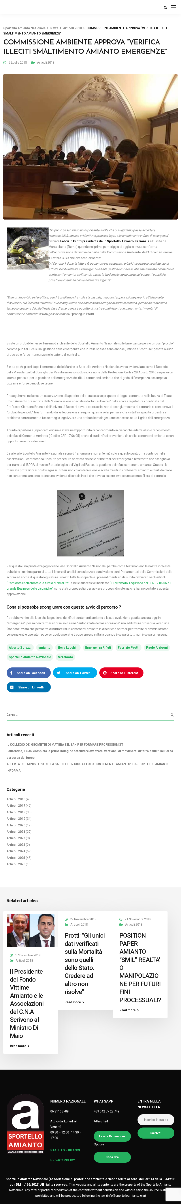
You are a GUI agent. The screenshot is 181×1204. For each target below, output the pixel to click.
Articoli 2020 (16, 825)
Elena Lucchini (67, 647)
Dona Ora (112, 1157)
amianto (44, 647)
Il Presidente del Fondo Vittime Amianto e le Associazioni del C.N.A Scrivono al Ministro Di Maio (26, 1004)
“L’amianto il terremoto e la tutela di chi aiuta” (38, 583)
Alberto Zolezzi (20, 647)
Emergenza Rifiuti (98, 647)
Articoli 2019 (16, 818)
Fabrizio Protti (128, 647)
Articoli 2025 (16, 858)
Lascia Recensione (112, 1136)
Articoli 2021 (16, 831)
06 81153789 (59, 1111)
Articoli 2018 (46, 62)
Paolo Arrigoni (157, 647)
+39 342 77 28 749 (106, 1111)
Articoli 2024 (16, 851)
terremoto (65, 657)
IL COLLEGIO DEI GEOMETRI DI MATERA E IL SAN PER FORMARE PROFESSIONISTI (65, 744)
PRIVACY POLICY (62, 1160)
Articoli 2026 (16, 864)
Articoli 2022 (16, 838)
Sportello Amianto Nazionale (30, 657)
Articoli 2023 (16, 845)
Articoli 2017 (16, 805)
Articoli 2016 (16, 799)
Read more (18, 1045)
